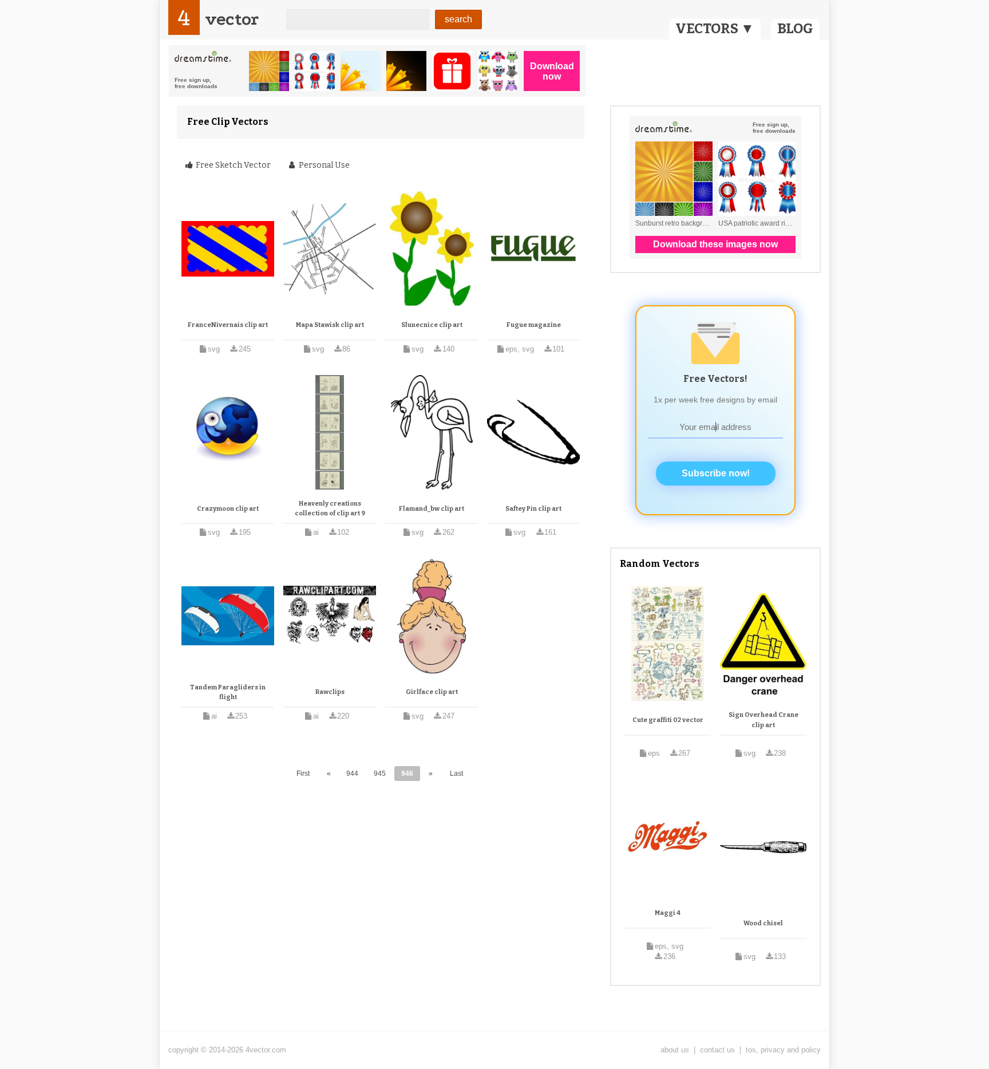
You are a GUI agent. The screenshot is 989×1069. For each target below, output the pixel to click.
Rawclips (330, 692)
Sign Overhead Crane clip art (763, 720)
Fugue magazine (534, 325)
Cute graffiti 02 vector (667, 720)
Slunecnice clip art (431, 325)
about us (674, 1050)
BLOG (795, 29)
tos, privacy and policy (783, 1050)
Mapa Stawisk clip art (330, 325)
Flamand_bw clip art (431, 508)
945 (380, 774)
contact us (717, 1050)
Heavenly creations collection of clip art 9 (330, 509)
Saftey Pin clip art (533, 508)
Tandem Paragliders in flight (228, 692)
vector (232, 19)
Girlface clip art (432, 692)
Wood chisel (763, 923)
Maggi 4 (668, 913)
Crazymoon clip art (228, 508)
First (303, 774)
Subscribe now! (716, 473)
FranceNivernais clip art (228, 325)
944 (352, 774)
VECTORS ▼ (714, 29)
